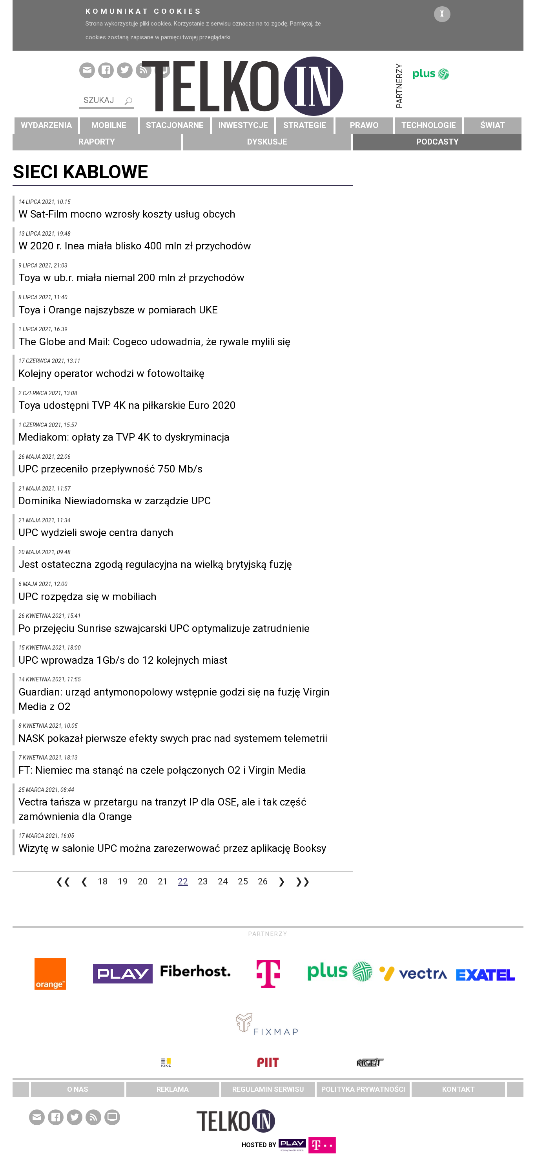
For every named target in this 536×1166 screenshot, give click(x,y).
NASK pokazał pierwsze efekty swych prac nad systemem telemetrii (172, 738)
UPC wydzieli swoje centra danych (95, 532)
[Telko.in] (268, 86)
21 (163, 881)
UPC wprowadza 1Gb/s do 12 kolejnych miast (123, 660)
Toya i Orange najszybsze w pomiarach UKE (118, 310)
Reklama (173, 1089)
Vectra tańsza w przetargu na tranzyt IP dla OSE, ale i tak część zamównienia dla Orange (162, 809)
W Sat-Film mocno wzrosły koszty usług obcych (126, 214)
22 (183, 881)
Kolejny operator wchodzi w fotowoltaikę (111, 373)
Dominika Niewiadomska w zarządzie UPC (114, 501)
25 (243, 881)
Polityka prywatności (363, 1089)
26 (263, 881)
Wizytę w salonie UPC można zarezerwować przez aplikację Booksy (172, 848)
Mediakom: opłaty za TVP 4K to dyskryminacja (124, 437)
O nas (77, 1089)
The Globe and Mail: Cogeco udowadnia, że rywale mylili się (154, 342)
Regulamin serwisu (268, 1089)
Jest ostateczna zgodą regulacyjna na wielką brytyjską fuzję (155, 564)
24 (223, 881)
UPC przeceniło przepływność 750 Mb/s (110, 469)
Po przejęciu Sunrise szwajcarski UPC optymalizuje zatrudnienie (164, 628)
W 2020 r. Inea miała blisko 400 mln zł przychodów (134, 246)
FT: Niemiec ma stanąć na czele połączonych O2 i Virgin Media (162, 770)
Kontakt (458, 1089)
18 (103, 881)
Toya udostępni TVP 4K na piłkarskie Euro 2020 (127, 405)
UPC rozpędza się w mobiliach (87, 596)
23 (203, 881)
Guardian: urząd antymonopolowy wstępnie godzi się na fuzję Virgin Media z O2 (174, 699)
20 (143, 881)
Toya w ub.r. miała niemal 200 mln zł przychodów (131, 278)
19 (123, 881)
